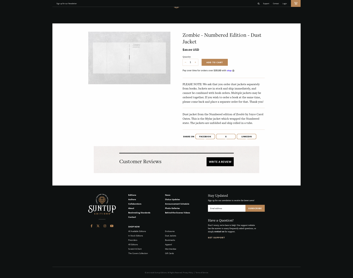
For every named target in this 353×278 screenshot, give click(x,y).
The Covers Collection (138, 253)
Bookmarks (170, 239)
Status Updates (172, 199)
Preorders (132, 239)
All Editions (133, 244)
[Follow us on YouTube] (111, 226)
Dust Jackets (170, 235)
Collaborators (134, 203)
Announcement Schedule (177, 203)
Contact (276, 3)
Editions (132, 194)
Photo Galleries (172, 208)
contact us (219, 231)
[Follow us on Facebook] (92, 226)
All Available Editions (137, 231)
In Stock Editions (135, 235)
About (131, 208)
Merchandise (170, 248)
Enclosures (170, 231)
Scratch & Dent (135, 248)
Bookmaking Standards (139, 212)
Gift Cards (169, 253)
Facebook (205, 136)
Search (259, 3)
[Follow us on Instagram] (105, 226)
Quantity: (187, 56)
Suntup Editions (102, 204)
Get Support (216, 237)
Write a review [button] (220, 162)
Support (266, 3)
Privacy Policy (188, 272)
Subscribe (255, 208)
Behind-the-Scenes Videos (177, 212)
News (167, 194)
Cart (296, 3)
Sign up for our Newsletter (67, 3)
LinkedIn (246, 136)
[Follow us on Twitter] (98, 226)
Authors (132, 199)
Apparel (168, 244)
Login (285, 3)
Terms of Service (201, 272)
